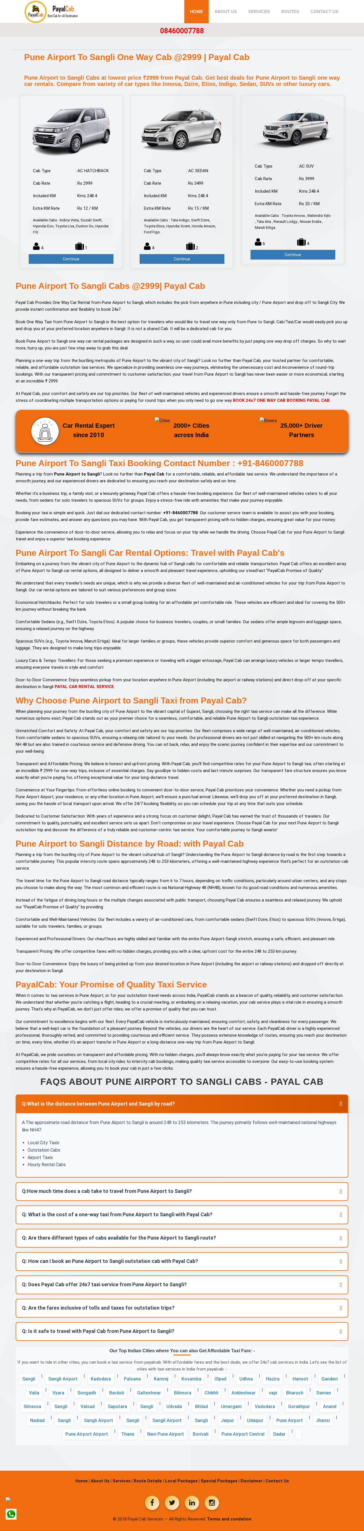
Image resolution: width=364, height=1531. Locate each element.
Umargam (231, 1406)
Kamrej (161, 1379)
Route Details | (149, 1480)
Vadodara (265, 1406)
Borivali (200, 1434)
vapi (273, 1393)
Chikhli (211, 1393)
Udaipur (255, 1420)
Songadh (86, 1393)
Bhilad (201, 1406)
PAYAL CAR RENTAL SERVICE (84, 686)
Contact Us (324, 11)
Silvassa (32, 1406)
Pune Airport (289, 1420)
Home (196, 11)
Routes (290, 11)
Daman (324, 1393)
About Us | (101, 1480)
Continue (71, 259)
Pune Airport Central (243, 1434)
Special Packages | (220, 1480)
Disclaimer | (252, 1480)
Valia (34, 1393)
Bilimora (182, 1393)
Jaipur (227, 1420)
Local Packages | (182, 1480)
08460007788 (182, 31)
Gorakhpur (299, 1406)
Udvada (174, 1406)
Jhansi (323, 1420)
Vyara (58, 1393)
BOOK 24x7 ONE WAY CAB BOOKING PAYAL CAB (281, 400)
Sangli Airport (63, 1379)
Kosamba (191, 1379)
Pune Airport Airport (86, 1434)
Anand (329, 1406)
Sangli (28, 1379)
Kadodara (101, 1379)
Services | (123, 1480)
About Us (225, 11)
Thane (127, 1434)
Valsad (87, 1406)
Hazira (273, 1379)
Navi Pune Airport (165, 1434)
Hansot (300, 1379)
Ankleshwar (243, 1393)
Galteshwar (149, 1393)
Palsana (132, 1379)
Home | (82, 1480)
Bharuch (294, 1393)
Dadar (279, 1434)
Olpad (220, 1379)
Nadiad (37, 1420)
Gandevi (329, 1379)
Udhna (246, 1379)
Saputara (117, 1406)
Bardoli (116, 1393)
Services (259, 11)
